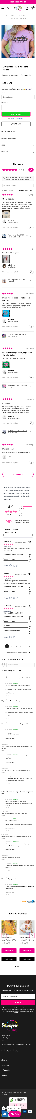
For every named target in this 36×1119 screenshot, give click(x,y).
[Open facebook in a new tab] (3, 1050)
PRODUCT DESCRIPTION (18, 132)
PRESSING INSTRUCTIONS (18, 138)
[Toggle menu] (3, 8)
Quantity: (5, 102)
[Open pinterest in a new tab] (16, 1050)
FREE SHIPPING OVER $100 (18, 2)
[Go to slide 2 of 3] (18, 966)
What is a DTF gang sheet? (9, 879)
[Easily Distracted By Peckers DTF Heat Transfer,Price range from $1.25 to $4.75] (27, 928)
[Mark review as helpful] (31, 227)
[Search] (8, 8)
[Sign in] (27, 8)
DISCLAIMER (18, 152)
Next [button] (32, 935)
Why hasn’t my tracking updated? (11, 857)
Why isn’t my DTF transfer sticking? (11, 701)
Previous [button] (4, 935)
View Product (9, 951)
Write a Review (18, 535)
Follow (3, 680)
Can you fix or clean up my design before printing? (16, 678)
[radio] (25, 506)
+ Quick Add (9, 959)
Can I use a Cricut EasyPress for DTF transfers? (14, 813)
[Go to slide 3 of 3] (20, 966)
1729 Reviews (12, 515)
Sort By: (21, 190)
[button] (18, 89)
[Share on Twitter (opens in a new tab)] (14, 566)
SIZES (18, 145)
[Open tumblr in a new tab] (12, 1050)
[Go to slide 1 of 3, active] (15, 966)
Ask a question (26, 75)
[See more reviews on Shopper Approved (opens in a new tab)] (17, 566)
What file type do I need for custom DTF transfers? (16, 770)
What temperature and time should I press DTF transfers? (18, 724)
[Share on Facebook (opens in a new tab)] (10, 566)
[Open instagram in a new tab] (7, 1050)
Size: (4, 92)
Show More (26, 208)
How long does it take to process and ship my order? (16, 836)
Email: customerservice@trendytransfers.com (16, 1044)
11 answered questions (10, 75)
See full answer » (10, 693)
